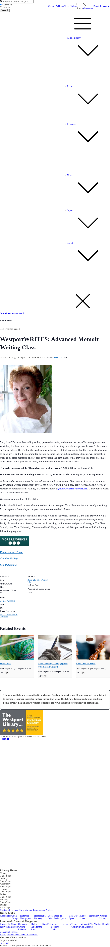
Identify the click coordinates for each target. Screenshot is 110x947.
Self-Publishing (8, 564)
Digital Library (65, 154)
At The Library (74, 38)
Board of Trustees (66, 275)
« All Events (6, 320)
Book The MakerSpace (60, 917)
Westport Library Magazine (70, 202)
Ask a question (6, 934)
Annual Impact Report (68, 205)
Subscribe (4, 943)
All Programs (64, 111)
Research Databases (67, 167)
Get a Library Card (67, 156)
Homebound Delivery (40, 917)
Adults (61, 121)
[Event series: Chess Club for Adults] (83, 673)
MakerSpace (64, 81)
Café (60, 70)
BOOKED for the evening (70, 113)
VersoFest (66, 924)
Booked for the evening (5, 925)
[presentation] (17, 647)
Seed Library (64, 83)
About (70, 243)
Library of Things (66, 78)
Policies (61, 283)
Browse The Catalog (67, 151)
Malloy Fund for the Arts (36, 927)
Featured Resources (67, 149)
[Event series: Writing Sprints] (45, 676)
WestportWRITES (7, 601)
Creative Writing (9, 558)
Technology (94, 916)
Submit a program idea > (12, 313)
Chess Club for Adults (85, 664)
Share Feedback (30, 934)
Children (62, 116)
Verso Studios (70, 6)
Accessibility (64, 286)
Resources (71, 124)
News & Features (66, 200)
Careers (61, 281)
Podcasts (62, 208)
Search (4, 10)
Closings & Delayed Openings (14, 910)
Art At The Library (67, 73)
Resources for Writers (11, 552)
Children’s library (56, 6)
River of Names (82, 917)
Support (70, 210)
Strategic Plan (64, 270)
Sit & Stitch (5, 664)
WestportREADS (102, 924)
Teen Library (64, 65)
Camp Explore (14, 925)
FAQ (16, 932)
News (69, 175)
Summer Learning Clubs (55, 927)
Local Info (50, 917)
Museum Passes (65, 162)
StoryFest (46, 924)
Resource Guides (66, 170)
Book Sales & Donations (69, 240)
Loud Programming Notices (40, 910)
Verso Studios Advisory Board (72, 278)
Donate (96, 6)
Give (60, 235)
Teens (61, 119)
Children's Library (66, 62)
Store (60, 76)
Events (70, 86)
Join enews (105, 6)
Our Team (63, 273)
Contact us (18, 934)
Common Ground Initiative (22, 927)
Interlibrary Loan (66, 159)
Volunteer (62, 237)
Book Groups (15, 917)
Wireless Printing (66, 172)
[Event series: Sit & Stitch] (7, 673)
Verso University (76, 925)
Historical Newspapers (25, 917)
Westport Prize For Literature (87, 925)
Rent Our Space (65, 164)
